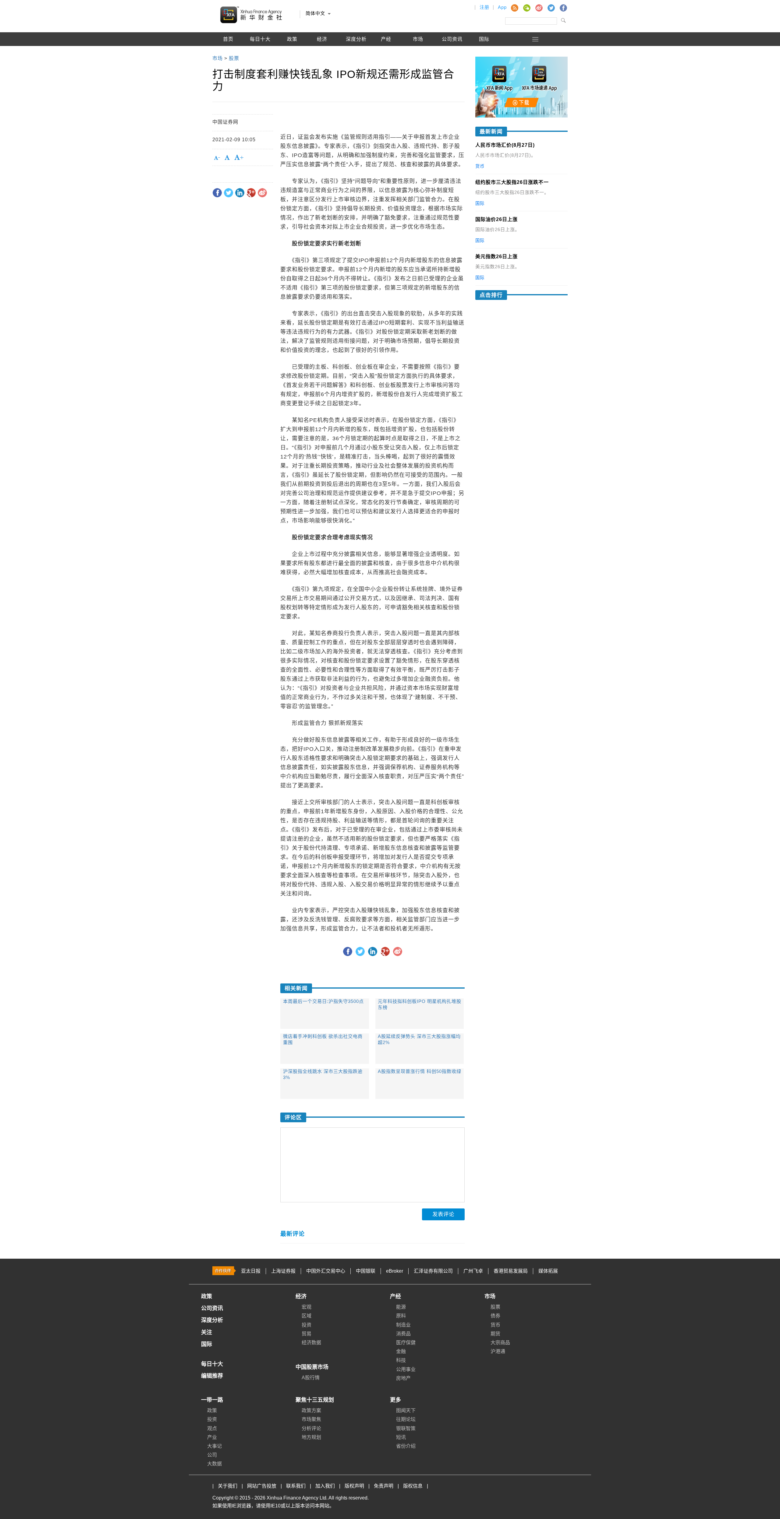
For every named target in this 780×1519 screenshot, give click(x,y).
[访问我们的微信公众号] (526, 7)
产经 (395, 1296)
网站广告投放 (261, 1486)
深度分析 (356, 39)
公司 (212, 1454)
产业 (212, 1437)
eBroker (394, 1271)
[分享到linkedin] (239, 192)
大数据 (214, 1463)
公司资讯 (452, 39)
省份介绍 (406, 1446)
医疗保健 (406, 1342)
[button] (535, 39)
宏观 (306, 1307)
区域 (306, 1315)
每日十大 (260, 39)
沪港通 (498, 1351)
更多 (395, 1400)
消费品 (403, 1333)
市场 (489, 1296)
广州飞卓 (473, 1271)
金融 (401, 1351)
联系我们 (296, 1486)
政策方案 (311, 1410)
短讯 (401, 1437)
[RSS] (514, 7)
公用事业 (406, 1369)
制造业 (403, 1324)
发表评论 (443, 1214)
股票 (495, 1307)
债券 (495, 1315)
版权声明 (354, 1486)
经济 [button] (322, 39)
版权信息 (413, 1486)
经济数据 (311, 1342)
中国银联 (365, 1271)
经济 (301, 1296)
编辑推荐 (260, 52)
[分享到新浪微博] (262, 192)
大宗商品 (500, 1342)
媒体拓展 (548, 1271)
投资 (306, 1324)
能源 (401, 1307)
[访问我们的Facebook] (563, 7)
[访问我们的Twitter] (550, 7)
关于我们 (227, 1486)
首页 (228, 39)
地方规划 (311, 1437)
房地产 (403, 1378)
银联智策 (406, 1428)
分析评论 (311, 1428)
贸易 (306, 1333)
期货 (495, 1333)
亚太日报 (251, 1271)
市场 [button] (418, 39)
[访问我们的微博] (538, 7)
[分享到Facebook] (217, 192)
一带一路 (212, 1400)
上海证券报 (283, 1271)
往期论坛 (406, 1419)
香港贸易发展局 (511, 1271)
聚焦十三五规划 (315, 1400)
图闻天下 (406, 1410)
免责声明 (383, 1486)
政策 (292, 39)
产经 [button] (386, 39)
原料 (401, 1315)
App (502, 7)
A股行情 (228, 52)
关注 (206, 1332)
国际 (484, 39)
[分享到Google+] (251, 192)
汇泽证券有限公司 (433, 1271)
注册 (484, 7)
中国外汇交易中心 (325, 1271)
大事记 (214, 1446)
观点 (212, 1428)
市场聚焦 (311, 1419)
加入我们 (325, 1486)
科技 (401, 1360)
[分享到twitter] (228, 192)
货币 (495, 1324)
